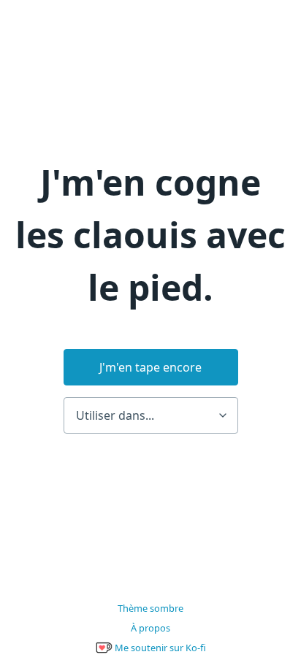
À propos (150, 627)
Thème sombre (150, 608)
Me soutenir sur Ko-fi (159, 647)
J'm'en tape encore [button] (150, 367)
